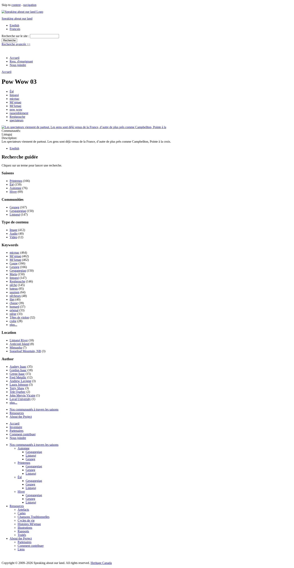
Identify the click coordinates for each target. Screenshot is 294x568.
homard (14, 306)
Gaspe (14, 263)
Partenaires (16, 430)
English (14, 25)
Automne (15, 188)
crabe (13, 321)
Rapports (23, 531)
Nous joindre (18, 65)
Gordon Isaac (18, 370)
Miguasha (16, 347)
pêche (13, 285)
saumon (14, 292)
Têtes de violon (19, 317)
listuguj (14, 95)
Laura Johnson (19, 384)
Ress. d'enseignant (21, 61)
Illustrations (25, 527)
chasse (14, 303)
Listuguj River (19, 340)
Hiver (13, 191)
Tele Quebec (18, 391)
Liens (21, 549)
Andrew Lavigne (20, 381)
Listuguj (15, 214)
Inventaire (16, 427)
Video (13, 237)
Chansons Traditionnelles (33, 517)
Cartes (22, 513)
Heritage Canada (101, 563)
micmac (14, 98)
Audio (14, 233)
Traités (22, 535)
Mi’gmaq (15, 102)
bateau (14, 288)
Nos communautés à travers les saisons (34, 409)
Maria (13, 274)
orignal (14, 310)
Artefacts (23, 509)
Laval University (20, 399)
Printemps (16, 181)
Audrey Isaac (18, 366)
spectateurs (16, 120)
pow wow (16, 109)
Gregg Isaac (17, 373)
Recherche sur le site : (16, 36)
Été (12, 91)
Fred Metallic (18, 377)
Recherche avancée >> (16, 44)
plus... (13, 324)
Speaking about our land (17, 18)
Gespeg (14, 207)
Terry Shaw (17, 388)
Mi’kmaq (15, 106)
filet (12, 299)
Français (15, 29)
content (16, 5)
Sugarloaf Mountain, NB (25, 351)
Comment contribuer (23, 434)
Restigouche (17, 116)
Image (13, 230)
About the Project (21, 416)
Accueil (14, 58)
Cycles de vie (26, 520)
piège (13, 314)
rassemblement (19, 113)
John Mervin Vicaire (22, 395)
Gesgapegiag (18, 211)
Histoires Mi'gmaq (29, 524)
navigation (29, 5)
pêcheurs (15, 296)
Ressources (17, 413)
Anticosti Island (19, 344)
